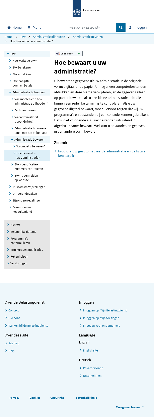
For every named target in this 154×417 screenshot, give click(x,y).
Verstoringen (18, 263)
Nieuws (15, 225)
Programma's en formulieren (20, 241)
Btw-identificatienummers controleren (28, 166)
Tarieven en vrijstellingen (28, 187)
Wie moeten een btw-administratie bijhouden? (31, 101)
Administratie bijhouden (49, 37)
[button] (68, 53)
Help (11, 351)
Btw (22, 37)
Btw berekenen (22, 67)
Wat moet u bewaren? (30, 146)
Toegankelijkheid (85, 398)
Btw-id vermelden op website (26, 178)
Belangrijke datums (23, 232)
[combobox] (91, 27)
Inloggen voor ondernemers (101, 325)
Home (8, 37)
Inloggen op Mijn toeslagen (101, 318)
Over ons (14, 318)
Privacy (14, 398)
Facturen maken (25, 110)
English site (90, 350)
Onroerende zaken (24, 193)
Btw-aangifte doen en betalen (23, 83)
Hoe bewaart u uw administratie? (28, 155)
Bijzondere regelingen (27, 200)
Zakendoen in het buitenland (22, 209)
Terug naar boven (128, 407)
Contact (13, 310)
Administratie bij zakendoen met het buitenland (31, 130)
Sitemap (13, 343)
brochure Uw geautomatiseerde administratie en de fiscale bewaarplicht (101, 153)
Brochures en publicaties (26, 250)
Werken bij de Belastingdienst (28, 325)
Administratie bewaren (88, 37)
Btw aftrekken (21, 74)
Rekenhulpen (19, 256)
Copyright (57, 398)
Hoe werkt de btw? (24, 60)
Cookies (34, 398)
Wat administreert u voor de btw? (26, 119)
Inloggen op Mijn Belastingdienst (105, 310)
